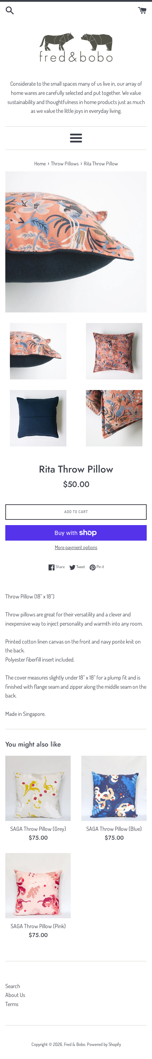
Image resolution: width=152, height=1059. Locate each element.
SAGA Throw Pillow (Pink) (38, 926)
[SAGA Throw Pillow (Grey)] (38, 788)
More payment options (76, 547)
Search (12, 986)
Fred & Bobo (74, 1044)
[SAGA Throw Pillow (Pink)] (38, 885)
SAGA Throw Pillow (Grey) (38, 828)
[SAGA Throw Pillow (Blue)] (114, 788)
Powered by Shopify (104, 1044)
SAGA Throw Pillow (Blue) (114, 828)
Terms (11, 1004)
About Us (15, 994)
